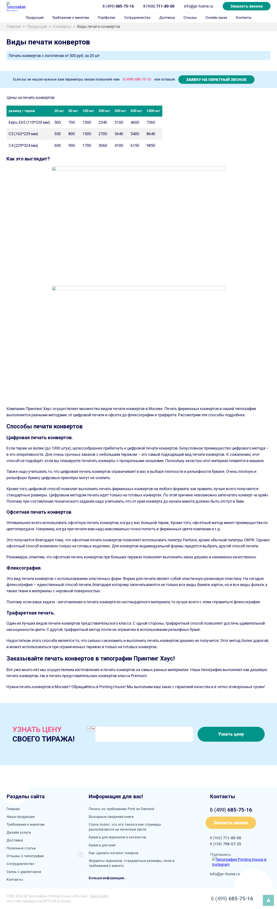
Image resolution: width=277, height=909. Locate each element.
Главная (13, 809)
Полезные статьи (21, 848)
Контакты (244, 18)
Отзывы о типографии (25, 856)
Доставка (167, 18)
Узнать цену (231, 734)
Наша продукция (20, 817)
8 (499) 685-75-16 (137, 79)
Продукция (34, 18)
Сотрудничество (137, 18)
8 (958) (225, 844)
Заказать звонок (246, 6)
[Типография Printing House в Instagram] (241, 862)
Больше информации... (108, 878)
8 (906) (158, 6)
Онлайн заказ (216, 18)
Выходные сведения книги (111, 817)
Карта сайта (99, 896)
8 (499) (118, 6)
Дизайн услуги (18, 832)
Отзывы (190, 18)
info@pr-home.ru (198, 6)
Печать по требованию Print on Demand (121, 809)
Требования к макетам (70, 18)
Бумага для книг (102, 845)
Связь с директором (23, 872)
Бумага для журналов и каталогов (117, 837)
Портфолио (107, 18)
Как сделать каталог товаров (113, 853)
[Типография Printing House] (16, 6)
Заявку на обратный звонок (216, 79)
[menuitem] (34, 17)
